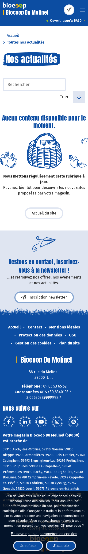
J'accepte (61, 546)
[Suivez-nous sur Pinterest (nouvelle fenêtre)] (73, 422)
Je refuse (28, 546)
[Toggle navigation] (82, 11)
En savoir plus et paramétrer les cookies (44, 534)
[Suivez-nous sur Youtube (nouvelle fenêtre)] (41, 422)
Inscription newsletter (47, 297)
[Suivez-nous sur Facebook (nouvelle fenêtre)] (9, 422)
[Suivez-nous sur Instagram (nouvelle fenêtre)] (57, 422)
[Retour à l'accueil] (14, 5)
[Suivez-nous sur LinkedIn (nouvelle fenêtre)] (25, 422)
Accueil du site (44, 213)
